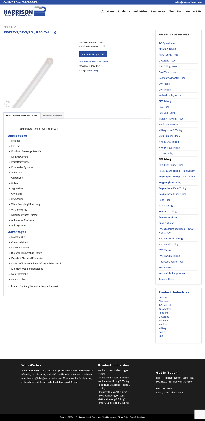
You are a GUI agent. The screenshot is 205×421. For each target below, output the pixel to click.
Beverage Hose (167, 60)
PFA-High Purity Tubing (171, 165)
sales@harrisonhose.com (169, 392)
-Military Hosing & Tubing (111, 399)
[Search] (102, 11)
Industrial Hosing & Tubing (113, 392)
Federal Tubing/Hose (170, 95)
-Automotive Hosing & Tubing (113, 381)
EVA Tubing (165, 89)
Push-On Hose (166, 223)
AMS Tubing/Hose (168, 55)
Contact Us (194, 11)
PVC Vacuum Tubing (169, 256)
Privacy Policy (123, 417)
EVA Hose (164, 84)
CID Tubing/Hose (168, 66)
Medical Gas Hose (168, 124)
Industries (140, 11)
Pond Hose (164, 200)
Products (124, 11)
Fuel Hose (164, 107)
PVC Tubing (165, 250)
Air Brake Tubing (167, 49)
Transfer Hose (166, 279)
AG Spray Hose (167, 43)
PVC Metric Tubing (169, 244)
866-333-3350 (30, 2)
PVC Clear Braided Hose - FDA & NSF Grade (176, 231)
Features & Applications (22, 115)
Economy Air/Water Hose (172, 78)
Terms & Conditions (137, 417)
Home (111, 11)
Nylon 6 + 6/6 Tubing (169, 147)
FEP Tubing (165, 101)
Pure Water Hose (168, 217)
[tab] (21, 115)
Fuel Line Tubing (167, 113)
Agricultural (165, 305)
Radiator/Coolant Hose (171, 261)
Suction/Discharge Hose (172, 273)
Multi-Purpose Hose (169, 136)
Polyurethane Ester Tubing (173, 188)
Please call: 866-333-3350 (93, 61)
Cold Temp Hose (167, 72)
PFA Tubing (9, 27)
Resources (158, 11)
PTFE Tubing (166, 205)
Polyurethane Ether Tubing (173, 194)
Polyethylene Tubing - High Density (177, 171)
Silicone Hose (166, 267)
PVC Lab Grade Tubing (171, 238)
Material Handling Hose (171, 118)
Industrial (163, 320)
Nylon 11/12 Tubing (169, 142)
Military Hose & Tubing (170, 130)
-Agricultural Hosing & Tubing (113, 377)
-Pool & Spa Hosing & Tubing (113, 403)
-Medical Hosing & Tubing (111, 395)
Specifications (52, 115)
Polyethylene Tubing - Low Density (177, 176)
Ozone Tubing (166, 153)
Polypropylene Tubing (170, 182)
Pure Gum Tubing (168, 211)
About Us (175, 11)
